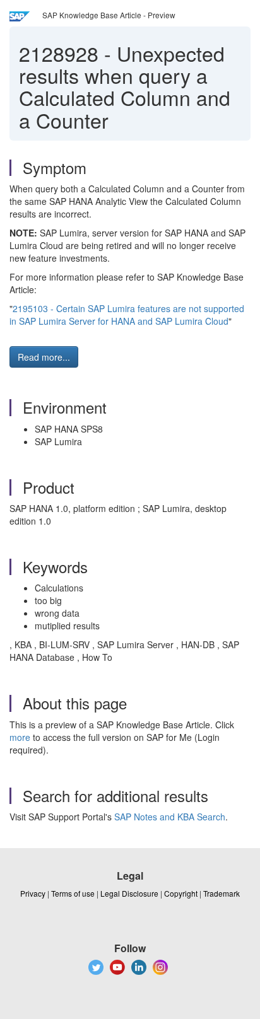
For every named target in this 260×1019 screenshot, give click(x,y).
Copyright (181, 893)
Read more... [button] (44, 357)
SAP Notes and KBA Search (169, 816)
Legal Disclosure (129, 893)
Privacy (32, 893)
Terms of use (73, 893)
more (19, 737)
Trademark (221, 893)
